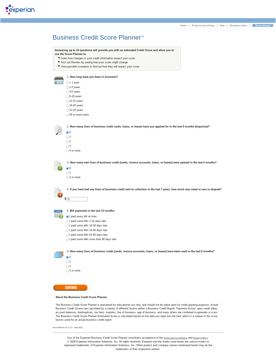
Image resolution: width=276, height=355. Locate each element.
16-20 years (76, 105)
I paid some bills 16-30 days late (88, 225)
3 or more (74, 270)
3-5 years (74, 91)
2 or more (74, 177)
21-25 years (76, 109)
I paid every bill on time (83, 216)
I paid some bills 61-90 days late (88, 234)
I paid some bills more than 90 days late (92, 239)
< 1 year (74, 82)
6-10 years (75, 96)
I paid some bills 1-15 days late (87, 221)
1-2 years (74, 87)
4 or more (74, 150)
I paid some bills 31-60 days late (88, 230)
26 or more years (79, 114)
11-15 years (76, 100)
